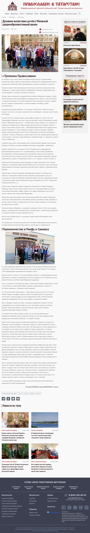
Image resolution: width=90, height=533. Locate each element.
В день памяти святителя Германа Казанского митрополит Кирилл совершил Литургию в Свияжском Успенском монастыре (13, 436)
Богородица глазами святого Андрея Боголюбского (73, 100)
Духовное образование (9, 511)
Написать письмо (34, 515)
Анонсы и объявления (37, 430)
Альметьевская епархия (28, 487)
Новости (22, 14)
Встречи (31, 503)
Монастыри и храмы (71, 14)
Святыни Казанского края (10, 508)
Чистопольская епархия (16, 487)
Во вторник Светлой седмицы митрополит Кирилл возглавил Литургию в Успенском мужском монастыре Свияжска (42, 467)
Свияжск (38, 393)
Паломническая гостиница (73, 487)
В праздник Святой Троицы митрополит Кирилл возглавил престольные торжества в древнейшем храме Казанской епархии (15, 467)
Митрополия (43, 14)
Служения (32, 498)
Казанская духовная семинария (58, 487)
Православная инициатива (9, 393)
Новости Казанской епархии (9, 430)
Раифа (31, 393)
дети (20, 393)
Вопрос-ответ (33, 512)
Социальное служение (9, 514)
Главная (4, 17)
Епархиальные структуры (56, 14)
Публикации (29, 14)
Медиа (36, 14)
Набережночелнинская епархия (43, 487)
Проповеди (32, 501)
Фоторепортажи (52, 498)
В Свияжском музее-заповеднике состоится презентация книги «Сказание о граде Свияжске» (42, 435)
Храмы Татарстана (8, 516)
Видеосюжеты (52, 501)
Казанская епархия (8, 498)
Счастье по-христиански (72, 45)
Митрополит (14, 14)
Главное (7, 14)
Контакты (51, 507)
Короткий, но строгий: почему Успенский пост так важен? (74, 69)
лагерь (26, 393)
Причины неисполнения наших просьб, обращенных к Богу (74, 125)
